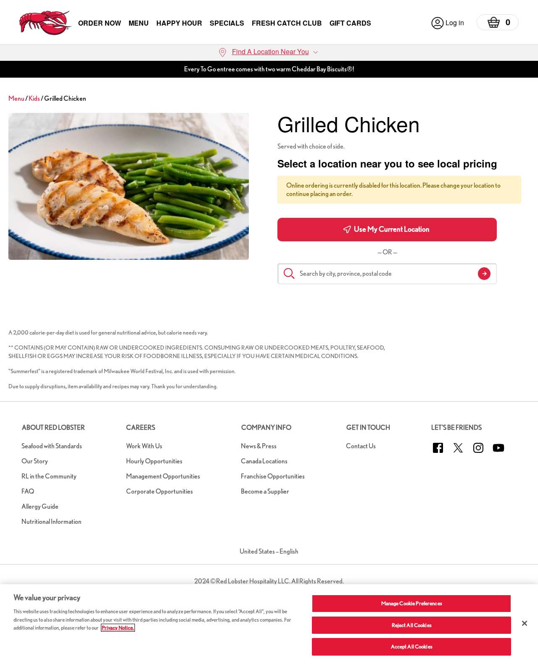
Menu (139, 23)
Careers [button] (140, 427)
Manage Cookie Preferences (411, 603)
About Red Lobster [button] (53, 427)
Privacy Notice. (118, 628)
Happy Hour (179, 23)
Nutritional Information (51, 521)
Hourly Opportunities (154, 461)
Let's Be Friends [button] (456, 427)
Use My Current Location (391, 229)
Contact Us (361, 446)
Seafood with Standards (51, 446)
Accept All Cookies (412, 646)
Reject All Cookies (412, 625)
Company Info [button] (266, 427)
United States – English (269, 551)
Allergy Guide (39, 506)
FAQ (27, 491)
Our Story (34, 461)
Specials (227, 23)
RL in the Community (48, 476)
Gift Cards (350, 23)
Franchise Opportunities (273, 476)
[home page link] (45, 22)
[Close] (524, 623)
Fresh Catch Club (287, 23)
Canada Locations (264, 461)
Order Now (99, 23)
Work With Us (144, 446)
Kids (34, 98)
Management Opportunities (163, 476)
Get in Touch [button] (368, 427)
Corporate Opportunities (159, 491)
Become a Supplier (265, 491)
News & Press (259, 446)
